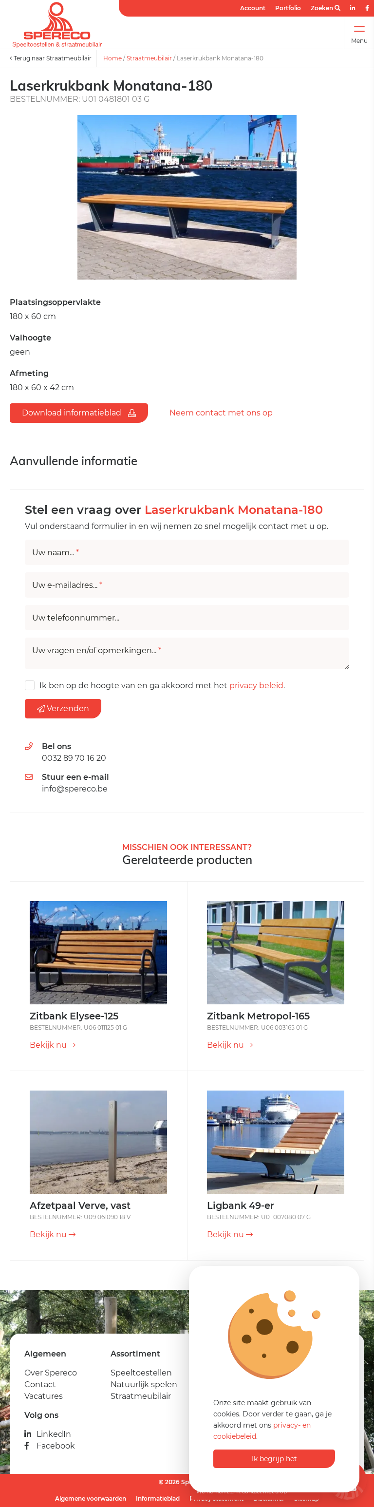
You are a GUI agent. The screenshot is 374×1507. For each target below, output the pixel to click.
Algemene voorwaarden (90, 1498)
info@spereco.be (75, 788)
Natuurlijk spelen (144, 1384)
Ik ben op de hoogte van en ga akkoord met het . (162, 685)
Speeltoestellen (141, 1372)
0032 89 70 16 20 (74, 758)
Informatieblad (158, 1498)
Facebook (56, 1445)
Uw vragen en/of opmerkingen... (96, 651)
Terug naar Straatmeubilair (52, 58)
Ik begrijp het (274, 1458)
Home (112, 58)
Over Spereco (50, 1372)
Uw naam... (55, 553)
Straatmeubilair (149, 58)
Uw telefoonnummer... (75, 618)
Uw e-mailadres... (67, 585)
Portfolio (288, 8)
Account (252, 8)
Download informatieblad (72, 412)
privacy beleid (256, 685)
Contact (40, 1384)
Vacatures (43, 1396)
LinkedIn (54, 1434)
